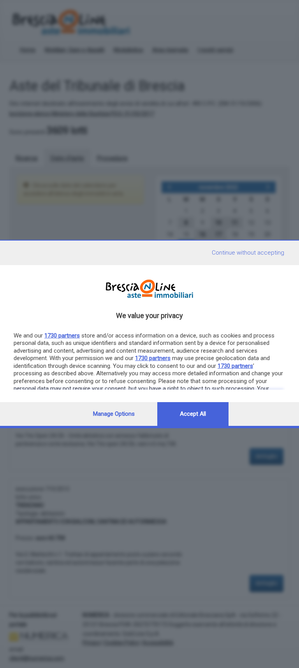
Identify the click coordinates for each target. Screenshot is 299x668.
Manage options (114, 413)
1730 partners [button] (62, 335)
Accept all (193, 413)
